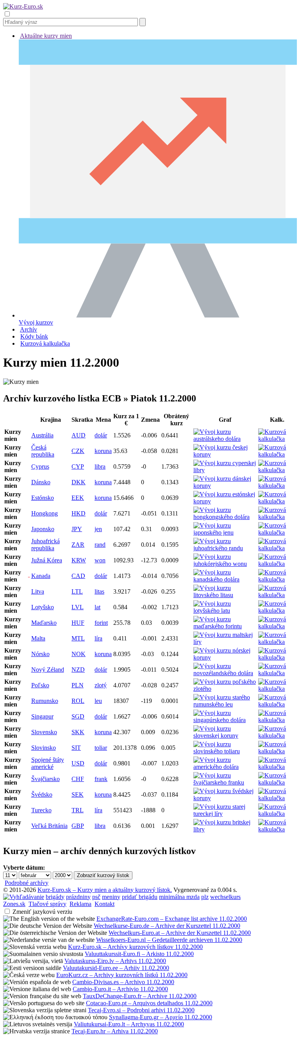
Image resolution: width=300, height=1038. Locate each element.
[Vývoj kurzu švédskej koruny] (225, 798)
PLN (77, 685)
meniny (111, 897)
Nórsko (40, 654)
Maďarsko (44, 622)
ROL (77, 700)
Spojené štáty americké (47, 763)
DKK (78, 482)
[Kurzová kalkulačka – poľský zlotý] (277, 688)
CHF (77, 779)
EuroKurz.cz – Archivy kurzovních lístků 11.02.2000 (122, 975)
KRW (78, 560)
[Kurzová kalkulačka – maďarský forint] (277, 626)
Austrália (42, 435)
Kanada (40, 576)
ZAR (77, 544)
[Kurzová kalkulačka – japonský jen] (277, 532)
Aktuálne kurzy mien (46, 35)
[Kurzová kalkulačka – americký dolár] (277, 766)
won (100, 560)
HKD (78, 513)
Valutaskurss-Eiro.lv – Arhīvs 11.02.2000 (115, 961)
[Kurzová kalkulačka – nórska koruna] (277, 657)
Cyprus (40, 466)
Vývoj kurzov (36, 322)
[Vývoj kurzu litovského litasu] (225, 595)
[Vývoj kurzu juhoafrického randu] (225, 548)
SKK (77, 732)
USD (77, 763)
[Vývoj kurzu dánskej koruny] (225, 485)
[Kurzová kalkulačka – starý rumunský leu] (277, 704)
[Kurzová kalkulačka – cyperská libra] (277, 470)
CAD (78, 576)
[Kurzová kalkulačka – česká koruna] (277, 454)
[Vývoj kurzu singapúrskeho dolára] (225, 720)
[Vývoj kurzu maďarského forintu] (225, 626)
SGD (77, 716)
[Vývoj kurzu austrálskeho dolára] (225, 438)
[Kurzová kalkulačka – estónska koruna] (277, 501)
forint (101, 622)
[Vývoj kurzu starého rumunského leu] (225, 704)
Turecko (41, 810)
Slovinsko (43, 747)
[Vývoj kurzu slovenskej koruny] (225, 735)
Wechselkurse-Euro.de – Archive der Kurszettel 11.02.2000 (167, 925)
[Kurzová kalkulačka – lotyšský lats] (277, 610)
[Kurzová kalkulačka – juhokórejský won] (277, 563)
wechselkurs (225, 897)
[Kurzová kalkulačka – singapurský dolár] (277, 720)
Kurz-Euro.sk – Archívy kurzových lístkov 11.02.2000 (135, 946)
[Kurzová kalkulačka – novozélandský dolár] (277, 673)
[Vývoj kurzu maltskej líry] (225, 641)
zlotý (101, 685)
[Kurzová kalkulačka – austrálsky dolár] (277, 438)
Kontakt (104, 904)
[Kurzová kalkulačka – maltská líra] (277, 641)
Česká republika (42, 451)
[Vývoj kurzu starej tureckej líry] (225, 813)
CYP (77, 466)
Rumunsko (44, 700)
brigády (55, 897)
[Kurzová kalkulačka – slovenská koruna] (277, 735)
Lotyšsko (42, 607)
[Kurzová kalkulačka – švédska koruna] (277, 798)
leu (98, 700)
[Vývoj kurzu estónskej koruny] (225, 501)
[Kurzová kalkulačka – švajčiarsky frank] (277, 782)
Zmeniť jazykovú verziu (42, 911)
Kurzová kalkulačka (45, 343)
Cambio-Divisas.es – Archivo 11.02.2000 (123, 982)
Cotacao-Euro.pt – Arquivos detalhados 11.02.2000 (149, 1003)
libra (100, 466)
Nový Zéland (47, 669)
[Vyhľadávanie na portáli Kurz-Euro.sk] (23, 897)
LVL (77, 607)
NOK (78, 654)
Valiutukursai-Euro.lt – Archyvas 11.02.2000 (129, 1024)
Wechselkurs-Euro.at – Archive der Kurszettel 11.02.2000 (180, 932)
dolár (101, 435)
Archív (28, 329)
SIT (76, 747)
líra (98, 638)
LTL (77, 591)
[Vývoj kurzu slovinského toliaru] (225, 751)
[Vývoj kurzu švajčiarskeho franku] (225, 782)
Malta (38, 638)
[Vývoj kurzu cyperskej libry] (225, 470)
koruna (103, 451)
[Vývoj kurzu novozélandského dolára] (225, 673)
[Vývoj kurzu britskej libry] (225, 829)
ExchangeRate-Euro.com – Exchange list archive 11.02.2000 (171, 918)
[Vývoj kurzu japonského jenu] (225, 532)
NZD (78, 669)
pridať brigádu (139, 897)
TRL (77, 810)
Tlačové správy (47, 904)
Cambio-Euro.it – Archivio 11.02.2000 (120, 989)
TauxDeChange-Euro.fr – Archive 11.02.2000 (139, 996)
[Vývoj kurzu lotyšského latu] (225, 610)
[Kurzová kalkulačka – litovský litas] (277, 595)
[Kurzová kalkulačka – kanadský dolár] (277, 579)
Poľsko (40, 685)
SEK (77, 794)
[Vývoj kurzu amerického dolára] (225, 766)
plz (205, 897)
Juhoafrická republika (45, 544)
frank (101, 779)
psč (96, 897)
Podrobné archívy (26, 882)
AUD (78, 435)
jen (98, 529)
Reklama (80, 904)
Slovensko (44, 732)
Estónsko (42, 497)
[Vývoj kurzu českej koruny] (225, 454)
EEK (77, 497)
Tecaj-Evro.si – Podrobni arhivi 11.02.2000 (141, 1010)
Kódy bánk (34, 336)
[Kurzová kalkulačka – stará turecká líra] (277, 813)
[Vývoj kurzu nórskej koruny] (225, 657)
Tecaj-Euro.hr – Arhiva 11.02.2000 (114, 1031)
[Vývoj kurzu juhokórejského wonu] (225, 563)
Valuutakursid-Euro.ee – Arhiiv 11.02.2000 (116, 968)
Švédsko (41, 794)
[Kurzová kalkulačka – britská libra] (277, 829)
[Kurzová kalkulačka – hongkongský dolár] (277, 517)
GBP (77, 825)
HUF (77, 622)
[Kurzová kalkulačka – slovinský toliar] (277, 751)
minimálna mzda (179, 897)
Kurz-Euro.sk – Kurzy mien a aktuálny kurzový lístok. (105, 889)
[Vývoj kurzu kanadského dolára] (225, 579)
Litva (37, 591)
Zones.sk (14, 904)
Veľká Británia (49, 825)
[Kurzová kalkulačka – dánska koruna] (277, 485)
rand (100, 544)
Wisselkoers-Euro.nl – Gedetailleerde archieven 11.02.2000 (169, 939)
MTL (78, 638)
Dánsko (40, 482)
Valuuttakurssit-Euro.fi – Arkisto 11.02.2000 (139, 954)
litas (99, 591)
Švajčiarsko (45, 779)
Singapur (42, 716)
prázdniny (78, 897)
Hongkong (44, 513)
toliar (101, 747)
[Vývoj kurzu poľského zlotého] (225, 688)
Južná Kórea (46, 560)
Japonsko (42, 529)
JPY (76, 529)
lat (97, 607)
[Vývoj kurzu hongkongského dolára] (225, 517)
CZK (77, 451)
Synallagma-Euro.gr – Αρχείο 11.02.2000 (160, 1017)
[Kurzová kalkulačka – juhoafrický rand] (277, 548)
